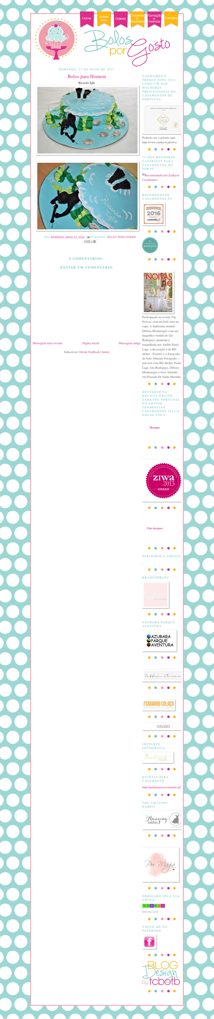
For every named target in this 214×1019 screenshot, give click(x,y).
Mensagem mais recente (48, 343)
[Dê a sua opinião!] (88, 241)
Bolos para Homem (121, 237)
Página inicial (90, 343)
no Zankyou (155, 430)
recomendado (155, 531)
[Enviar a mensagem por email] (85, 241)
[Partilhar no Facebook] (94, 241)
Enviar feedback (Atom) (94, 352)
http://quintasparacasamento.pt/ (161, 787)
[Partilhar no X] (91, 241)
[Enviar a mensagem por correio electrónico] (88, 237)
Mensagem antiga (130, 343)
